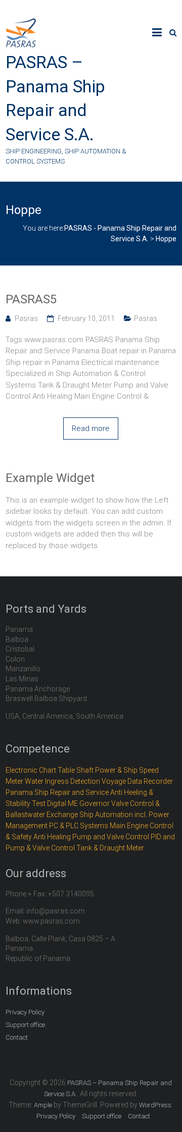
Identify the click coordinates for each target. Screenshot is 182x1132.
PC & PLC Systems (78, 826)
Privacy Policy (25, 1012)
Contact (17, 1037)
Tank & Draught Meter (110, 848)
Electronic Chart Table (40, 770)
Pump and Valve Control (110, 837)
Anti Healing (52, 837)
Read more (91, 428)
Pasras (26, 318)
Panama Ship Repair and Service (57, 792)
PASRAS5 (31, 299)
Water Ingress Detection (62, 781)
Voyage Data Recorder (137, 781)
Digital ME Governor (78, 803)
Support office (25, 1025)
